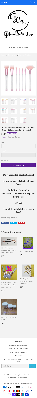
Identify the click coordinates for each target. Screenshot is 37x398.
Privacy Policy (18, 375)
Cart (34, 2)
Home (3, 55)
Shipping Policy (12, 377)
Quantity (4, 151)
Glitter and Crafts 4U (13, 383)
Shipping (4, 137)
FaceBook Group (23, 348)
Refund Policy (27, 375)
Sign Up (32, 366)
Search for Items (8, 375)
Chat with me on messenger (18, 352)
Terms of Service (22, 377)
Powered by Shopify (26, 383)
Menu (5, 2)
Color (3, 142)
